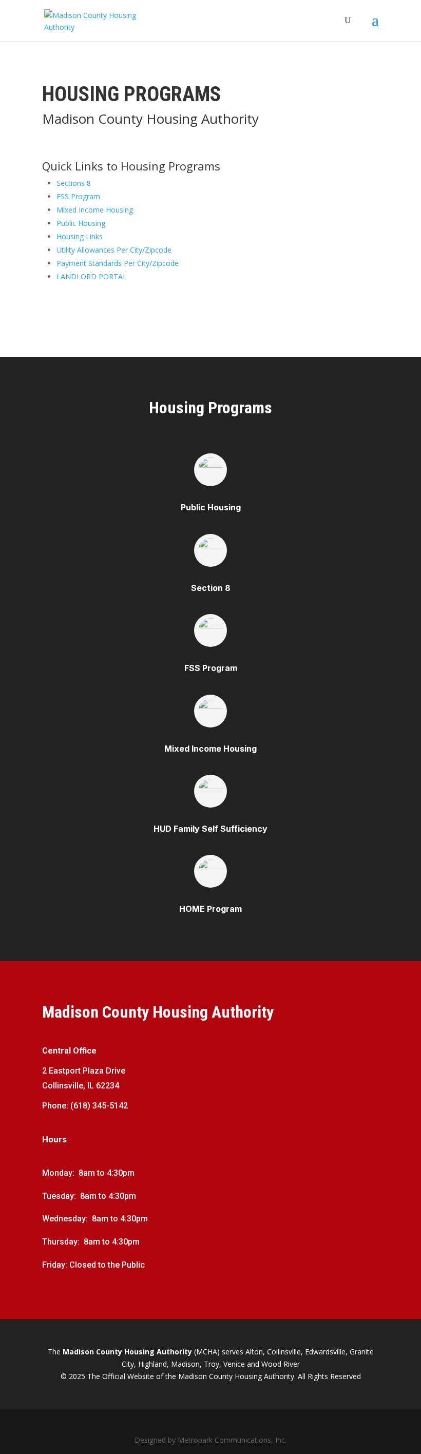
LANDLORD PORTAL (91, 276)
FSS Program (78, 196)
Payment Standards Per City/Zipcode (117, 263)
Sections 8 (73, 183)
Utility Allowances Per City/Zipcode (113, 250)
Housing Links (79, 236)
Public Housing (80, 223)
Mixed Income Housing (94, 210)
